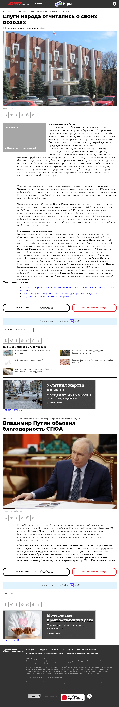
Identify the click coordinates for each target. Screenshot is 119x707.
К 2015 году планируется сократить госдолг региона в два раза (61, 293)
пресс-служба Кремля (13, 511)
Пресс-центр (68, 650)
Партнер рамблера (50, 696)
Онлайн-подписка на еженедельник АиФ (44, 653)
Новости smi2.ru (12, 409)
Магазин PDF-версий (86, 650)
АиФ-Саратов (9, 108)
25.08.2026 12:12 (9, 418)
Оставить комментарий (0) (94, 308)
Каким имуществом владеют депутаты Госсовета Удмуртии (89, 352)
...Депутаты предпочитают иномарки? (46, 296)
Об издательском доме (36, 650)
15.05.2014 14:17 (9, 12)
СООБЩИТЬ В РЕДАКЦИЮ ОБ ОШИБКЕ (82, 653)
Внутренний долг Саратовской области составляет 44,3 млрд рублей (33, 370)
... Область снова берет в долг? (29, 360)
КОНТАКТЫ (55, 650)
